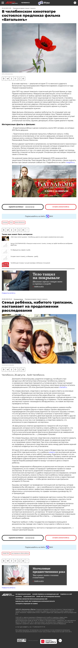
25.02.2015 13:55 (6, 8)
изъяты (52, 452)
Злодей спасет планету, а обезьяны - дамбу (24, 256)
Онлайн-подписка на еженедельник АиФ (45, 594)
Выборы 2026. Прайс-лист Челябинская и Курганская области (35, 601)
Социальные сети (29, 596)
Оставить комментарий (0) (60, 207)
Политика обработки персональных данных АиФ (31, 599)
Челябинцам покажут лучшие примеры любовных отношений (30, 263)
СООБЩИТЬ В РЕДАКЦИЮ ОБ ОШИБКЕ (27, 603)
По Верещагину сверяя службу (20, 250)
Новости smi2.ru (8, 293)
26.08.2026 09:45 (7, 299)
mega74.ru (70, 162)
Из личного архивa (8, 365)
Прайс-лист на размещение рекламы (48, 596)
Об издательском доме (23, 594)
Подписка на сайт (66, 594)
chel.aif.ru (63, 387)
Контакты (19, 596)
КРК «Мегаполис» (7, 74)
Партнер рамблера (33, 640)
